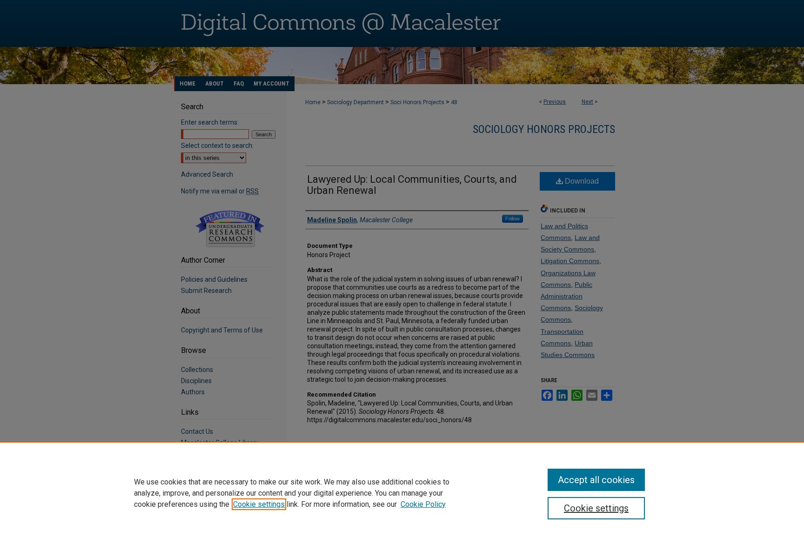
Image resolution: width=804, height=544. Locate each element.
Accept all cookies (596, 479)
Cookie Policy (423, 504)
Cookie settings (259, 504)
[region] (402, 493)
